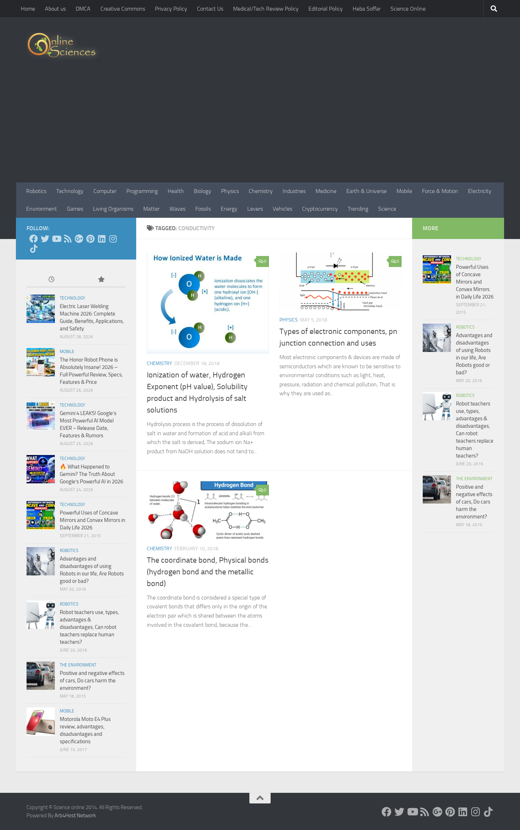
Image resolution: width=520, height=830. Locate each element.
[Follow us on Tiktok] (33, 248)
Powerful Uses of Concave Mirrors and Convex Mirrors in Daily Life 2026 (92, 520)
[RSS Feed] (67, 238)
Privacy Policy (171, 8)
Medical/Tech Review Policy (266, 8)
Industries (294, 191)
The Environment (78, 665)
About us (55, 8)
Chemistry (261, 191)
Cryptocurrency (320, 208)
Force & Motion (440, 191)
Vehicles (282, 208)
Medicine (326, 191)
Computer (104, 191)
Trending (358, 208)
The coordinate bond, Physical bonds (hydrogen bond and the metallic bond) (207, 572)
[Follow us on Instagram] (113, 238)
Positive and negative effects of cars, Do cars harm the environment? (92, 680)
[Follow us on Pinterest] (90, 238)
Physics (230, 191)
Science (387, 208)
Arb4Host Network (75, 815)
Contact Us (210, 8)
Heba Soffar (367, 8)
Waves (177, 208)
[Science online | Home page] (64, 47)
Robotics (36, 191)
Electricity (479, 191)
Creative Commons (122, 8)
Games (75, 208)
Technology (69, 191)
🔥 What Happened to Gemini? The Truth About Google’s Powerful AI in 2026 (91, 474)
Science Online (408, 8)
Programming (142, 191)
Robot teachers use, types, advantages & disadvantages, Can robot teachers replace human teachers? (89, 627)
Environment (41, 208)
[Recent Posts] (51, 280)
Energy (229, 208)
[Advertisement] (260, 129)
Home (28, 8)
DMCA (83, 8)
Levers (255, 208)
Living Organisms (113, 208)
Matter (151, 208)
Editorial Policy (325, 8)
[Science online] (33, 238)
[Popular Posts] (101, 280)
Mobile (404, 191)
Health (176, 191)
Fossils (203, 208)
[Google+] (79, 238)
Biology (202, 191)
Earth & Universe (366, 191)
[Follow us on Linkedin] (101, 238)
